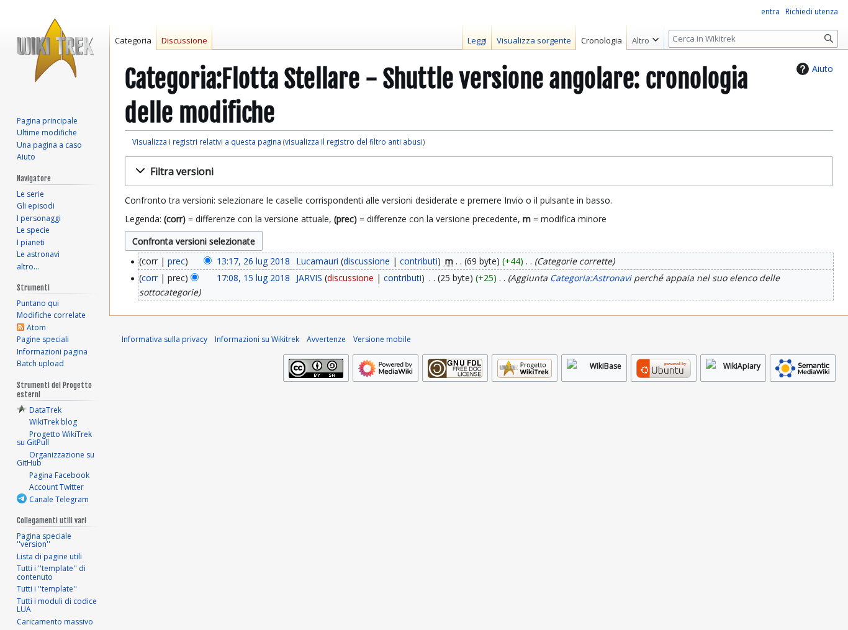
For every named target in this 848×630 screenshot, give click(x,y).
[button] (479, 172)
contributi (419, 261)
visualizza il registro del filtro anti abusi (354, 141)
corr (150, 278)
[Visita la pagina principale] (54, 49)
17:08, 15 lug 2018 (253, 278)
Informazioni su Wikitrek (257, 339)
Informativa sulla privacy (164, 339)
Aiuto (822, 68)
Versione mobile (382, 339)
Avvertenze (326, 339)
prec (176, 261)
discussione (366, 261)
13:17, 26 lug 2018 (253, 261)
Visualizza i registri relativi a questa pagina (206, 141)
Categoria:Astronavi (590, 278)
